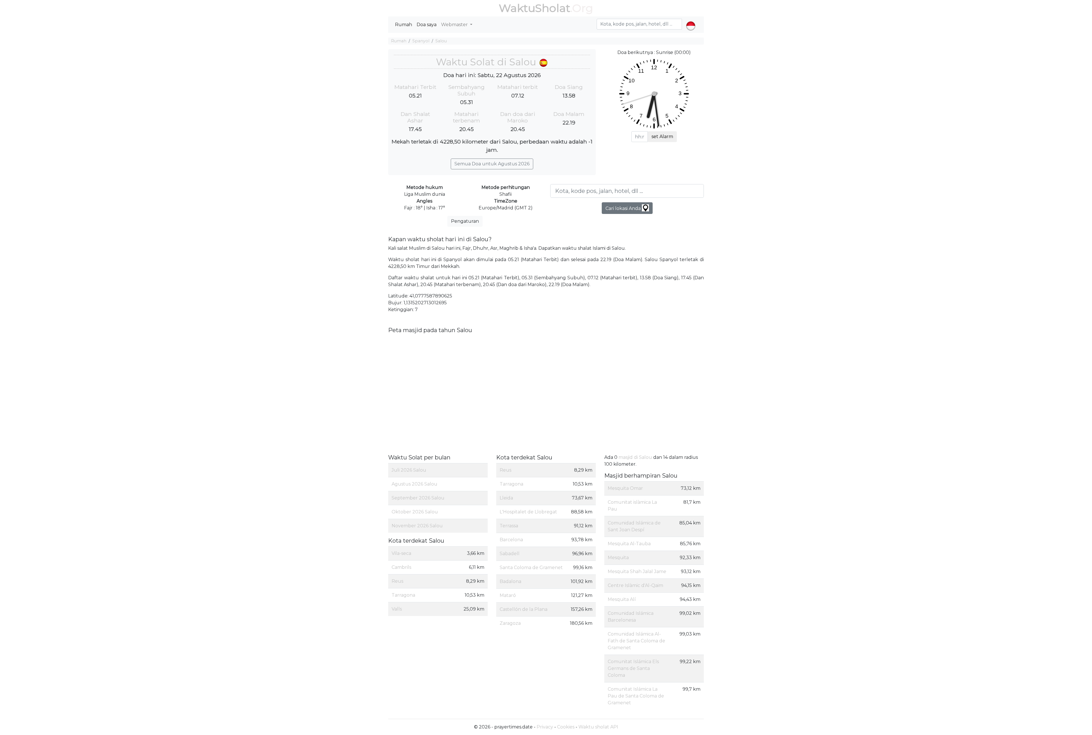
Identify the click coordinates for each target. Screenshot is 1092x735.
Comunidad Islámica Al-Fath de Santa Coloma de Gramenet (636, 640)
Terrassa (509, 525)
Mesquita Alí (622, 599)
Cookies (565, 727)
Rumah (403, 24)
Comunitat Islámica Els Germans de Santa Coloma (633, 668)
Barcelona (511, 539)
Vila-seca (401, 553)
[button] (690, 21)
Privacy (545, 727)
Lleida (506, 498)
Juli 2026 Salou (409, 470)
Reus (397, 581)
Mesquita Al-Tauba (629, 543)
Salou (441, 40)
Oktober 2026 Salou (415, 512)
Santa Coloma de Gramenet (531, 567)
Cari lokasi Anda (623, 208)
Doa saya (427, 24)
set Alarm (662, 136)
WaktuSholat (534, 8)
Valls (397, 609)
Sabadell (510, 553)
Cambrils (401, 567)
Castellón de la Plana (523, 609)
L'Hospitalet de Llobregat (528, 512)
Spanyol (420, 40)
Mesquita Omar (625, 488)
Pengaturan (465, 221)
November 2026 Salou (417, 525)
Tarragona (403, 595)
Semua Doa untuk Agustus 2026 (492, 163)
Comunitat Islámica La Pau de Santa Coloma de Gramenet (636, 695)
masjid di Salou (635, 457)
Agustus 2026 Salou (414, 484)
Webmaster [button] (455, 24)
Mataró (508, 595)
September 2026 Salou (418, 498)
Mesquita (618, 557)
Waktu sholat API (598, 727)
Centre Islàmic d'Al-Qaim (635, 585)
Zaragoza (510, 623)
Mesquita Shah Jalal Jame (637, 571)
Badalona (510, 581)
